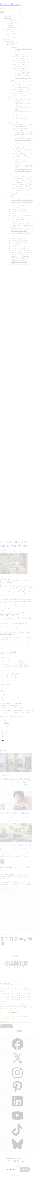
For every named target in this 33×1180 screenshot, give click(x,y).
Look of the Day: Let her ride (19, 260)
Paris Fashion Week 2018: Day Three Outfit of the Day (23, 90)
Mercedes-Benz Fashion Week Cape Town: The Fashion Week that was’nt (23, 134)
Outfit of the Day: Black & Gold (20, 239)
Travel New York (12, 24)
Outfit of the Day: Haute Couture (21, 233)
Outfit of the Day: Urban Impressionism (18, 207)
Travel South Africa (13, 27)
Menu (2, 12)
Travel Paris (10, 26)
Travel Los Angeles (12, 22)
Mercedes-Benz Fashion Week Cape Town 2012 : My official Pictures (23, 171)
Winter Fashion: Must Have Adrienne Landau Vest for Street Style (22, 230)
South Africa (11, 37)
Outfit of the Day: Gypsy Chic (19, 248)
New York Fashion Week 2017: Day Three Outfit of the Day (23, 61)
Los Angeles (10, 31)
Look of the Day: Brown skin (19, 262)
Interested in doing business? (12, 266)
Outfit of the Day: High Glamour (20, 256)
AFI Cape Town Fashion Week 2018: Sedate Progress (23, 125)
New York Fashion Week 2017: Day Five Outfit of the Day (23, 69)
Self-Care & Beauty (13, 43)
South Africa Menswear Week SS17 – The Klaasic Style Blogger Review (23, 146)
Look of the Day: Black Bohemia (20, 264)
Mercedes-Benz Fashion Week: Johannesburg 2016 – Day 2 (23, 185)
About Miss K (8, 16)
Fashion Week (11, 45)
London (13, 97)
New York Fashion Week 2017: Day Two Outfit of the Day (23, 57)
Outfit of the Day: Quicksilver (19, 241)
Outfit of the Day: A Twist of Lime (21, 254)
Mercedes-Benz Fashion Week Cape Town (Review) (23, 154)
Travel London (11, 20)
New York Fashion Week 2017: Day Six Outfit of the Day (23, 73)
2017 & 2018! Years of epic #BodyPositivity (18, 243)
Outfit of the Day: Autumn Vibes (20, 246)
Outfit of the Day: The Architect (20, 204)
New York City (11, 33)
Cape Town (14, 122)
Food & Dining (8, 29)
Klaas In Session (10, 4)
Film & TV (7, 39)
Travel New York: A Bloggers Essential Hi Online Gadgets (23, 77)
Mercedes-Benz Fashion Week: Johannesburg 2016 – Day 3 (23, 181)
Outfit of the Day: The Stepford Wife (22, 223)
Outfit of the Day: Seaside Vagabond (21, 250)
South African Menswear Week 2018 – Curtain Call (24, 129)
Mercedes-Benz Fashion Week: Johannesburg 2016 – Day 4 (23, 178)
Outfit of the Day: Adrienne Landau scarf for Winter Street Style (21, 216)
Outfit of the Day (12, 192)
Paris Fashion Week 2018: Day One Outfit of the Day (23, 83)
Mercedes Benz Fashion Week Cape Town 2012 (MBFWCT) (23, 166)
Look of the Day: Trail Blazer (19, 258)
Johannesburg (15, 175)
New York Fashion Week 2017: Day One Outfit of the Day (23, 54)
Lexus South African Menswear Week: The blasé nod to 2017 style (24, 140)
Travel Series (7, 18)
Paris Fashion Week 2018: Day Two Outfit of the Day (23, 87)
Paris (8, 35)
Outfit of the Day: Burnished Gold (21, 202)
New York (14, 47)
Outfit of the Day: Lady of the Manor (22, 200)
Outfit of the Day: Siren (17, 198)
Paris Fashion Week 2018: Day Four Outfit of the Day (23, 94)
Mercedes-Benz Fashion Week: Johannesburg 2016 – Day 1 (23, 189)
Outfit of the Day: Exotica (18, 210)
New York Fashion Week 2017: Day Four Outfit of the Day (23, 65)
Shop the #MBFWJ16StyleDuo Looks (22, 252)
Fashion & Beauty (9, 41)
